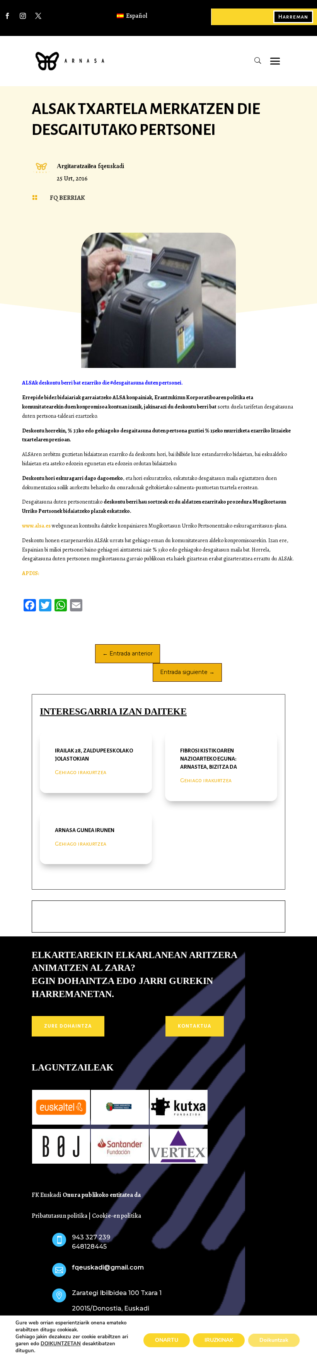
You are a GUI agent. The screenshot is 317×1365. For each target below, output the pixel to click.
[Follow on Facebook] (7, 16)
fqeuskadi (111, 166)
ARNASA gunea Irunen (84, 830)
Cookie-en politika (116, 1216)
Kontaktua (194, 1026)
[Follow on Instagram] (23, 16)
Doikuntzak (273, 1340)
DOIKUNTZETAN (61, 1343)
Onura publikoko (86, 1195)
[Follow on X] (38, 16)
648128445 (89, 1246)
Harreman (293, 17)
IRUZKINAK (219, 1340)
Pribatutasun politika (59, 1216)
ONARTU (166, 1340)
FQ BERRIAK (67, 197)
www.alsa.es (37, 525)
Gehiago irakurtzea (80, 772)
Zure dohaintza (68, 1026)
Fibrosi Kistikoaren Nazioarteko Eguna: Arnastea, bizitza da (208, 759)
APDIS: (30, 573)
